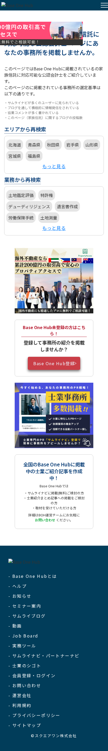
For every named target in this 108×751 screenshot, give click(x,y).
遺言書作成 (67, 206)
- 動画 (15, 626)
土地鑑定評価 (21, 195)
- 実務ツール (22, 645)
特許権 (46, 195)
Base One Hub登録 (54, 363)
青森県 (34, 145)
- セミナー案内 (24, 606)
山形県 (91, 145)
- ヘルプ (17, 586)
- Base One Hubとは (32, 576)
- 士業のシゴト (24, 665)
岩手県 (72, 145)
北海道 (14, 145)
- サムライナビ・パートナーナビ (43, 655)
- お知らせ (19, 596)
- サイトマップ (24, 725)
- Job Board (23, 636)
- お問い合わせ (24, 685)
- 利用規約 (19, 705)
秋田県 (53, 145)
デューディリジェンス (29, 206)
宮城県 (14, 156)
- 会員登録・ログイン (32, 675)
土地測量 (48, 217)
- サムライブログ (27, 616)
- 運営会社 (19, 695)
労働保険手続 (21, 217)
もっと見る (54, 166)
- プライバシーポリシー (34, 715)
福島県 (34, 156)
